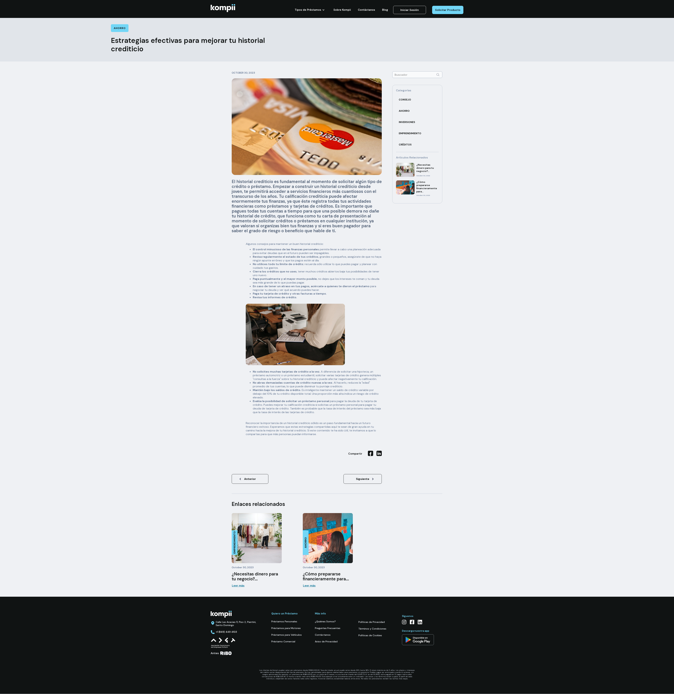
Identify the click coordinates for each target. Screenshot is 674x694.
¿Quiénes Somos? (325, 621)
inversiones (407, 122)
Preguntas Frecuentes (327, 628)
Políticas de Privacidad (371, 622)
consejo (405, 99)
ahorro (404, 110)
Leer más (238, 585)
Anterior (250, 479)
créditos (405, 144)
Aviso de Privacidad (326, 641)
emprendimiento (410, 133)
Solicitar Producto (447, 10)
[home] (223, 8)
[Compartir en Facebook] (370, 453)
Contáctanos (366, 10)
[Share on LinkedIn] (379, 453)
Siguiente (362, 479)
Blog (385, 10)
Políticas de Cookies (370, 635)
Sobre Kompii (342, 10)
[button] (309, 10)
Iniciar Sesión (409, 10)
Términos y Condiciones (372, 628)
